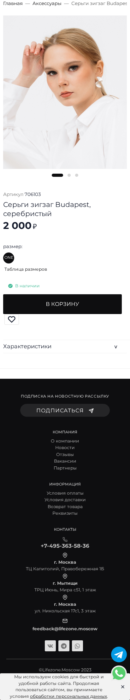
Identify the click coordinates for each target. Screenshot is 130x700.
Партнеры (65, 467)
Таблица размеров (25, 269)
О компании (65, 440)
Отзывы (65, 454)
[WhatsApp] (77, 645)
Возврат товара (65, 506)
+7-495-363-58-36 (65, 546)
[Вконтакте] (50, 645)
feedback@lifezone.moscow (65, 628)
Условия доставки (65, 499)
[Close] (121, 687)
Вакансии (65, 461)
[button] (57, 175)
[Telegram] (63, 645)
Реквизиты (65, 513)
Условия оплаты (65, 493)
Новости (65, 447)
